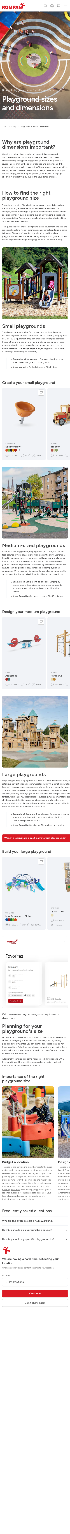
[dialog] (35, 767)
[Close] (64, 1248)
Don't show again (35, 1302)
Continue (35, 1293)
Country (6, 1275)
